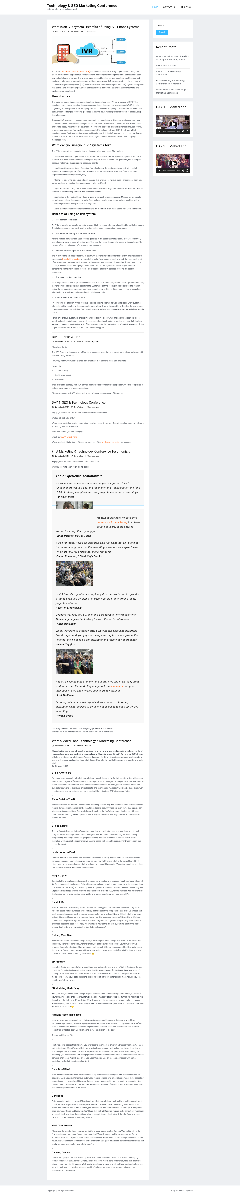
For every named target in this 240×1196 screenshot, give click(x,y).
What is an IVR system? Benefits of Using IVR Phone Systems (95, 27)
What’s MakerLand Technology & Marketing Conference (91, 741)
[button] (173, 124)
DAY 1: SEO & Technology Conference (79, 402)
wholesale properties (111, 442)
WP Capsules (187, 1190)
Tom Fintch (74, 32)
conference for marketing (112, 522)
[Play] (159, 131)
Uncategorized (90, 32)
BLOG (90, 746)
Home (155, 7)
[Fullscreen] (187, 131)
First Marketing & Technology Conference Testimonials (91, 451)
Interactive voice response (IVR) (76, 71)
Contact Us (169, 7)
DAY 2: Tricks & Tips (66, 337)
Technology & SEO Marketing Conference (82, 5)
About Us (186, 7)
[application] (173, 124)
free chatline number (71, 259)
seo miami (116, 686)
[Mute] (183, 131)
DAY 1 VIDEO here (69, 437)
